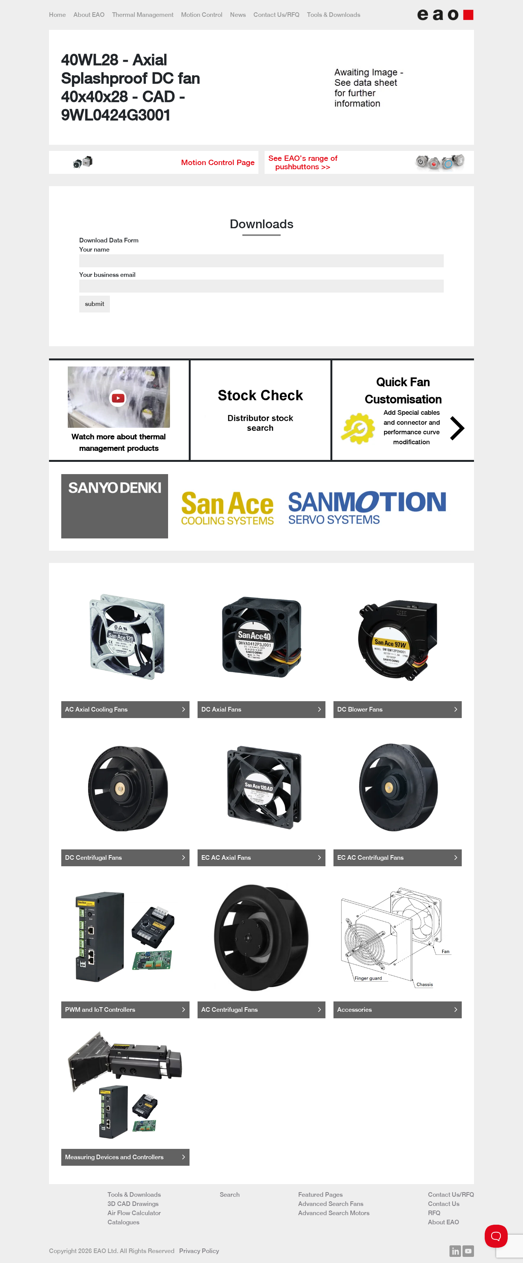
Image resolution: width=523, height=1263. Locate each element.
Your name (94, 249)
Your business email (107, 274)
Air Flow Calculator (134, 1213)
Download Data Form (109, 257)
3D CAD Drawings (133, 1203)
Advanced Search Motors (333, 1213)
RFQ (434, 1213)
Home (57, 14)
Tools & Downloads (333, 14)
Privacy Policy (199, 1251)
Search (230, 1194)
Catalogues (123, 1222)
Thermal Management (142, 14)
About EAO (89, 14)
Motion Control (201, 14)
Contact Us (443, 1203)
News (238, 14)
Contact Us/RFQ (276, 14)
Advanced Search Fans (330, 1203)
